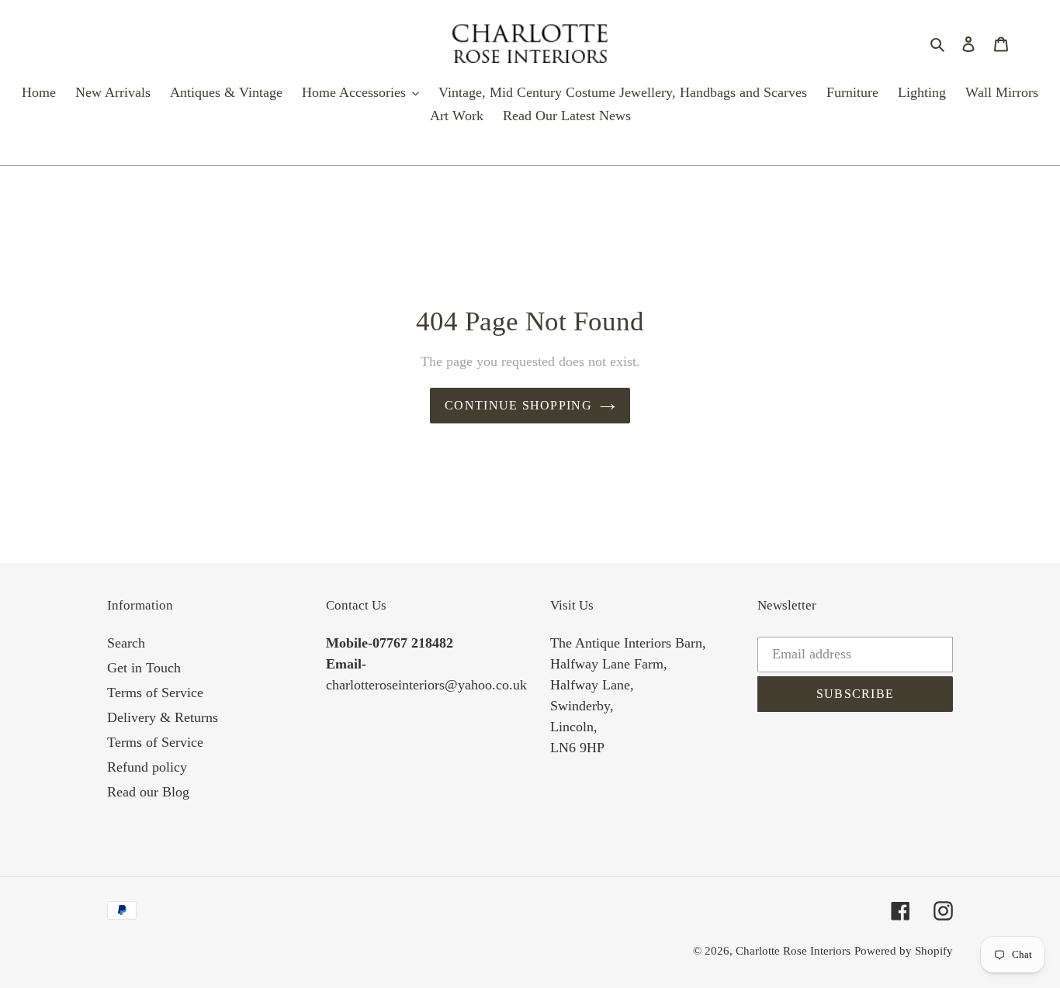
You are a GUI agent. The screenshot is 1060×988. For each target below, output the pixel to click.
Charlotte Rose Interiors (793, 951)
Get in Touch (144, 667)
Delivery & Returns (162, 717)
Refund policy (147, 767)
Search (126, 643)
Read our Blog (148, 792)
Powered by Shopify (903, 951)
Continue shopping (518, 405)
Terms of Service (155, 692)
